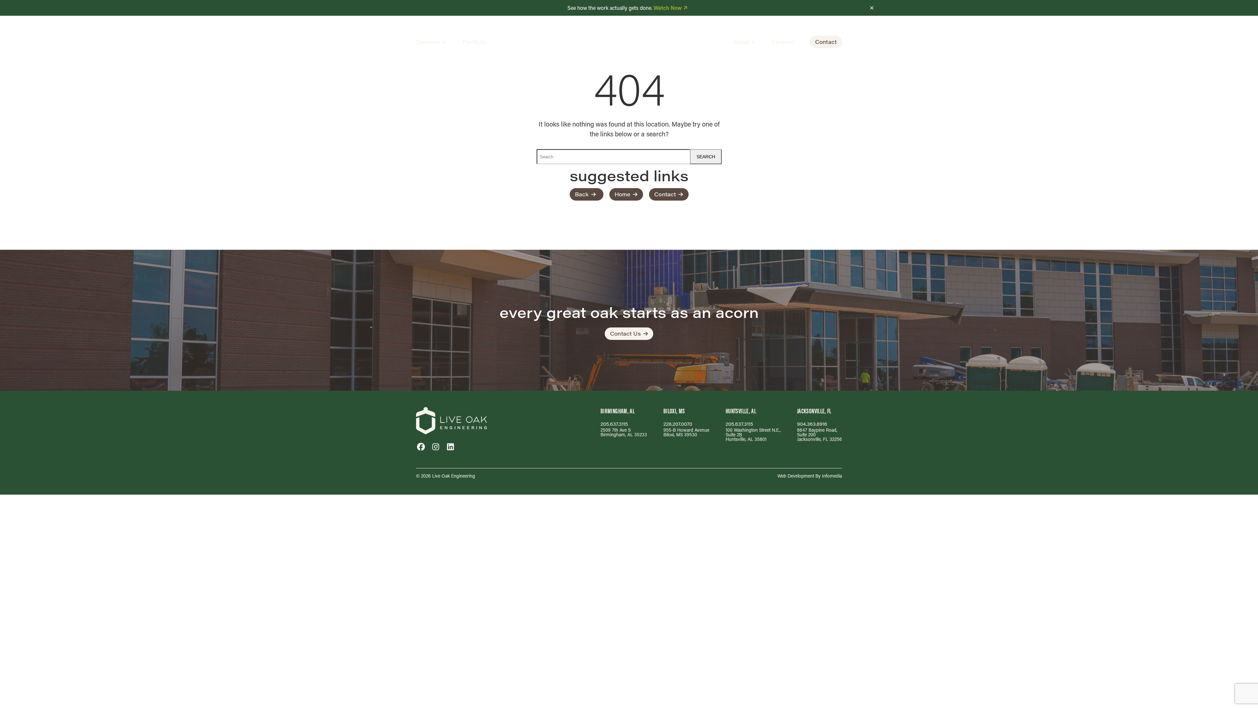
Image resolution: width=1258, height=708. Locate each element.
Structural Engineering (453, 61)
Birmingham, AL (617, 411)
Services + (431, 41)
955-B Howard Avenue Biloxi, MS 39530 (686, 432)
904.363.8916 (812, 424)
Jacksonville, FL (814, 411)
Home (623, 194)
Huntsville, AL (741, 411)
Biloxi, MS (674, 411)
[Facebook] (421, 447)
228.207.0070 (677, 424)
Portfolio (474, 41)
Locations (752, 61)
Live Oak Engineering (453, 476)
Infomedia (832, 476)
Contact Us (625, 333)
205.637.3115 (614, 424)
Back (582, 194)
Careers (782, 41)
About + (744, 41)
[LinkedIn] (450, 447)
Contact (826, 41)
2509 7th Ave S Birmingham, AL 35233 (623, 432)
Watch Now (668, 7)
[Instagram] (436, 447)
